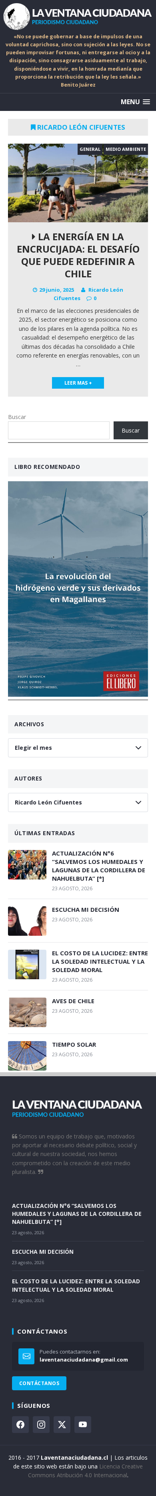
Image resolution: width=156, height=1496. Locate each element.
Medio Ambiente (126, 149)
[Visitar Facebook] (20, 1424)
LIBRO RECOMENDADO (47, 466)
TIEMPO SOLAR (74, 1044)
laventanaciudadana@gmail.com (84, 1359)
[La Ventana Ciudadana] (78, 16)
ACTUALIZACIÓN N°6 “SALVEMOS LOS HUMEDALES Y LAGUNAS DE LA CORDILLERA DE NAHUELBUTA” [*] (98, 865)
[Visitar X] (62, 1424)
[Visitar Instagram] (41, 1424)
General (90, 149)
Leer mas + (78, 382)
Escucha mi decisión (85, 909)
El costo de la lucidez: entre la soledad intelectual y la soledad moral (100, 961)
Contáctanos (39, 1383)
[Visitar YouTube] (82, 1424)
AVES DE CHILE (73, 1001)
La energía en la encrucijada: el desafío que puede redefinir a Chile (78, 255)
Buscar (17, 417)
